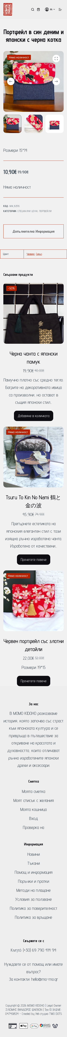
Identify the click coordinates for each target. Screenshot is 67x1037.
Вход (33, 818)
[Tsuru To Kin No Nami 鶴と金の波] (33, 457)
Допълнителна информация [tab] (33, 231)
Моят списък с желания (33, 800)
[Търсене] (32, 9)
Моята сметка (33, 791)
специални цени (27, 211)
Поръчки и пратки (33, 881)
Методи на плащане (33, 890)
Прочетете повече (34, 559)
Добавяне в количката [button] (34, 416)
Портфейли (45, 211)
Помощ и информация (33, 872)
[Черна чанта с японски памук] (33, 313)
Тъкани (33, 863)
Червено (31, 254)
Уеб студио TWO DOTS (48, 1014)
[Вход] (47, 9)
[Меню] (60, 9)
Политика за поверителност (33, 908)
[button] (52, 9)
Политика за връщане (33, 917)
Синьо (39, 254)
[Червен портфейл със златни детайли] (33, 600)
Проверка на (33, 827)
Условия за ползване (33, 899)
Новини (33, 854)
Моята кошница (33, 809)
